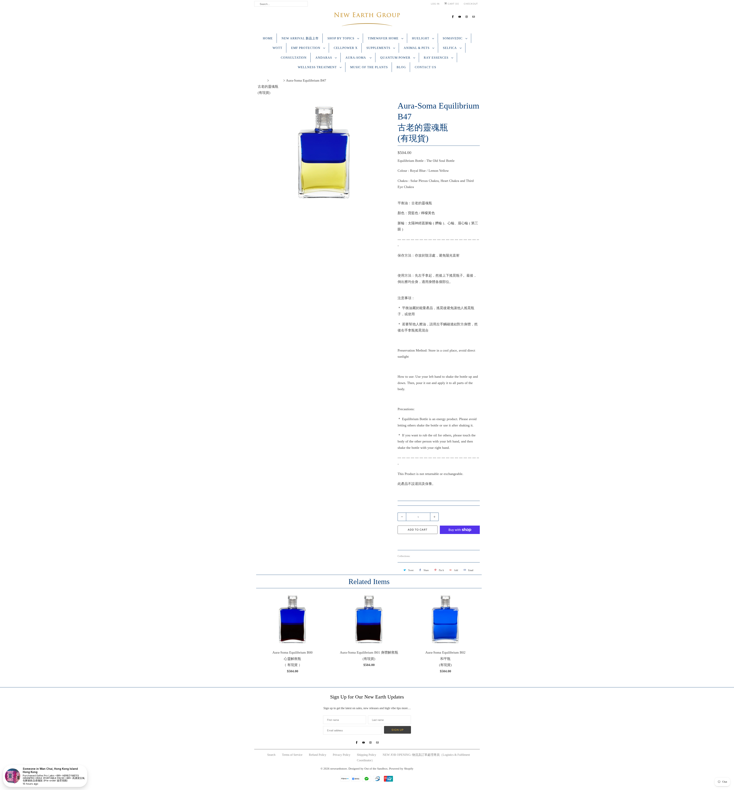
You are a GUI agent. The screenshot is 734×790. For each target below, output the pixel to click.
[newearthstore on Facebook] (452, 16)
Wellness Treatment (318, 67)
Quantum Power (395, 57)
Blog (401, 67)
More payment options (460, 540)
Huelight (421, 38)
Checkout (471, 3)
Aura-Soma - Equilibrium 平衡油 (436, 556)
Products (276, 80)
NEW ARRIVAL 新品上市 (300, 38)
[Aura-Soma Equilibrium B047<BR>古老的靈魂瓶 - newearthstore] (324, 152)
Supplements (378, 47)
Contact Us (425, 67)
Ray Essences (436, 57)
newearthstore (338, 768)
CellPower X (346, 47)
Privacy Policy (341, 754)
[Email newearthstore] (473, 16)
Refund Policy (317, 754)
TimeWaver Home (383, 38)
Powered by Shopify (401, 768)
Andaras (324, 57)
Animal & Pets (417, 47)
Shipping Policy (366, 754)
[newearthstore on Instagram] (466, 16)
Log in (435, 3)
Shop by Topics (341, 38)
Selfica (450, 47)
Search (271, 754)
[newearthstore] (367, 20)
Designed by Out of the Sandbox (368, 768)
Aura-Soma (356, 57)
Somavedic (453, 38)
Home (268, 38)
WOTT (277, 47)
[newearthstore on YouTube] (459, 16)
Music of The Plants (369, 67)
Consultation (294, 57)
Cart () (453, 3)
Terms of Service (292, 754)
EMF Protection (306, 47)
